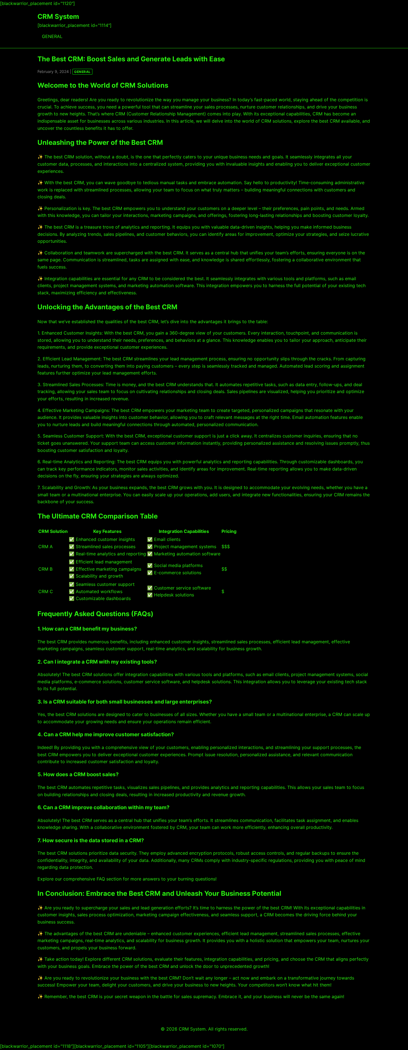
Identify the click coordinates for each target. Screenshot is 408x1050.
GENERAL (52, 36)
